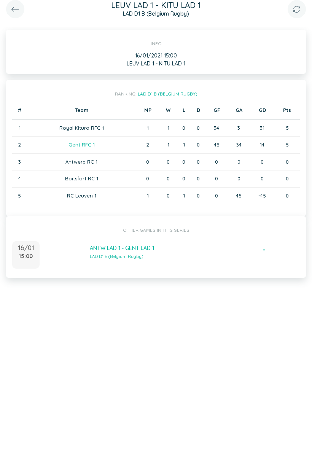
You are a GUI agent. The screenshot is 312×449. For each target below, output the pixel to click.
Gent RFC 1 (81, 145)
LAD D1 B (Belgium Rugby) (167, 94)
